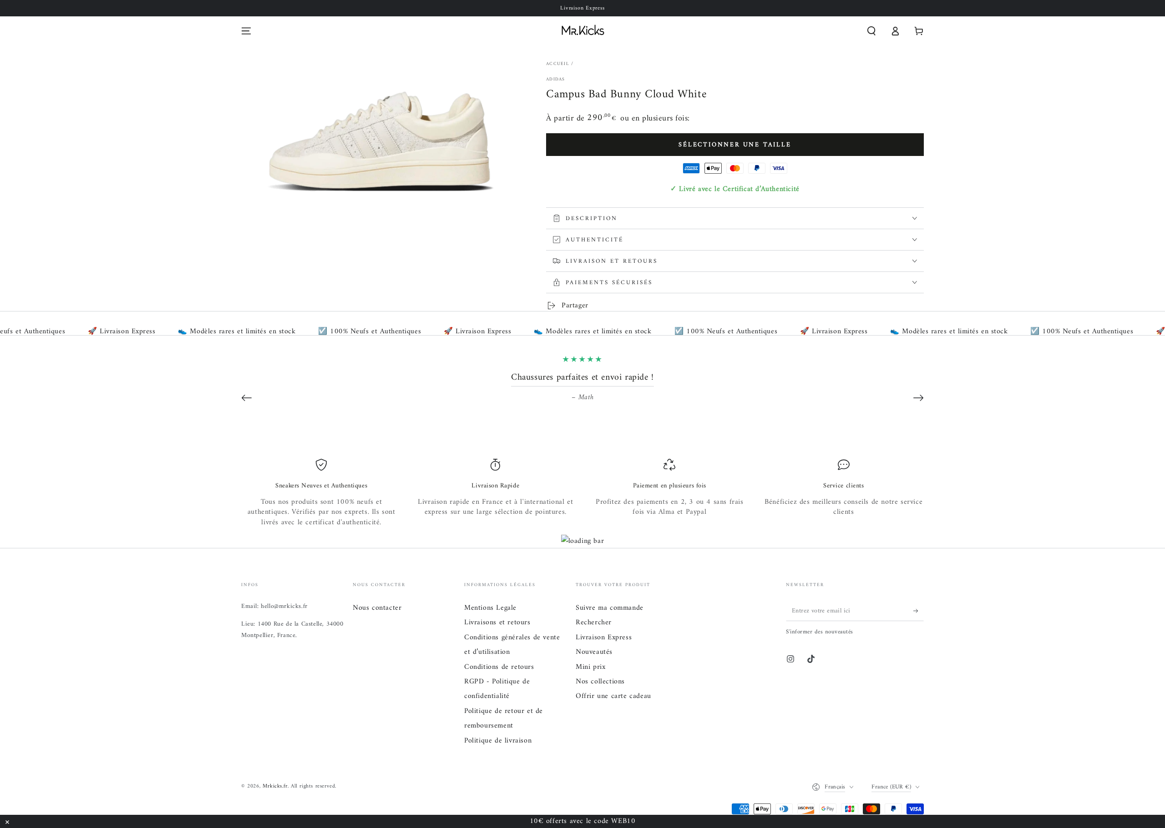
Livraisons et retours (497, 622)
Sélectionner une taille (735, 145)
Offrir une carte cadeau (613, 696)
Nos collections (600, 681)
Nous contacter (377, 608)
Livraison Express (604, 637)
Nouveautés (594, 652)
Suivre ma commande (609, 608)
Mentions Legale (490, 608)
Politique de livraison (498, 740)
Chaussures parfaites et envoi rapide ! (582, 378)
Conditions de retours (499, 667)
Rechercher (594, 622)
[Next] (918, 398)
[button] (871, 31)
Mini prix (590, 667)
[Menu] (246, 31)
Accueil (557, 64)
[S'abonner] (918, 611)
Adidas (555, 79)
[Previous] (247, 398)
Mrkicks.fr (275, 786)
